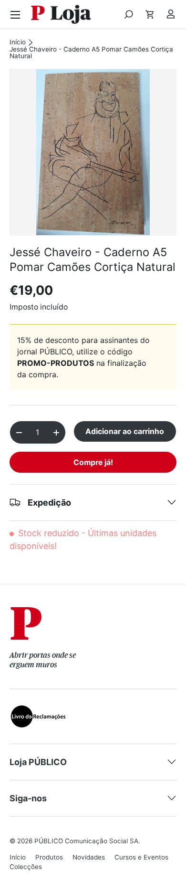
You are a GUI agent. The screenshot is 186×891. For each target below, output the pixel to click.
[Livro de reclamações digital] (38, 711)
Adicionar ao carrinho (124, 431)
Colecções (26, 866)
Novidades (88, 857)
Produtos (49, 857)
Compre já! (93, 462)
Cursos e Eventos (141, 857)
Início (18, 42)
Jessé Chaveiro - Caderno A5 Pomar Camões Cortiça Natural (91, 52)
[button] (149, 14)
